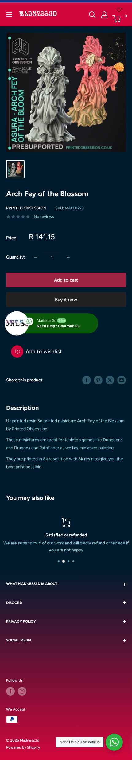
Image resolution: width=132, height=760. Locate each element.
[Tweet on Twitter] (110, 380)
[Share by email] (121, 380)
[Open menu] (9, 14)
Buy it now (66, 299)
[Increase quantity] (68, 257)
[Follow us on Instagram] (22, 691)
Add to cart (66, 280)
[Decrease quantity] (35, 257)
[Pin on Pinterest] (98, 380)
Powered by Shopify (23, 747)
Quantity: (15, 257)
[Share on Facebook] (86, 380)
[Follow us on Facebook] (10, 691)
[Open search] (92, 14)
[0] (119, 18)
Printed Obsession (26, 208)
